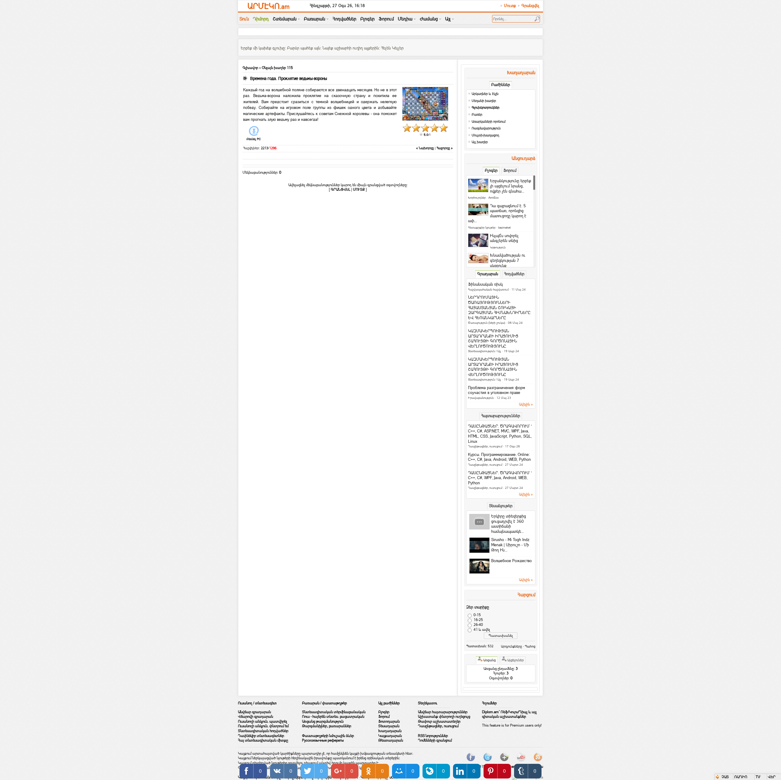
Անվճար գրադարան (254, 712)
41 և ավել (481, 630)
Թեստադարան (390, 740)
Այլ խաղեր (480, 142)
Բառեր (477, 115)
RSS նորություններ (433, 736)
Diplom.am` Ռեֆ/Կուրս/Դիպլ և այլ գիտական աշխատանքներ (509, 714)
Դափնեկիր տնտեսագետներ (261, 736)
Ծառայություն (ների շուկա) (486, 322)
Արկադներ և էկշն (485, 94)
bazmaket (504, 227)
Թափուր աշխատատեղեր (439, 721)
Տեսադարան (388, 726)
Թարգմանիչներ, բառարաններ (326, 726)
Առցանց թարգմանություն (323, 721)
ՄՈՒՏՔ (359, 189)
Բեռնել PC (254, 139)
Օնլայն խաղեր (274, 68)
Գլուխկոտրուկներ (485, 108)
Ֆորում (384, 716)
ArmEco (493, 197)
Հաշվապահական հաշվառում (488, 289)
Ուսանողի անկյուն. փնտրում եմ (263, 726)
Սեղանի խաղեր (484, 101)
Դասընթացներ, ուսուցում (485, 446)
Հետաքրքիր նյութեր (481, 227)
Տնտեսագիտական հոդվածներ (263, 731)
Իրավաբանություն (481, 397)
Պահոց (530, 646)
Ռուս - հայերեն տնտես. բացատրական (333, 716)
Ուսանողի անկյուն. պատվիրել (262, 721)
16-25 (478, 620)
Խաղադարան (389, 731)
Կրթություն (498, 247)
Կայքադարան (390, 736)
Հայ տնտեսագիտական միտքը (263, 740)
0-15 (477, 615)
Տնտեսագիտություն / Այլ (484, 351)
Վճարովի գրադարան (255, 716)
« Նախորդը (425, 148)
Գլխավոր (250, 68)
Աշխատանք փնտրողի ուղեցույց (444, 716)
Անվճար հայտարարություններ (442, 712)
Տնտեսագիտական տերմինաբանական (333, 712)
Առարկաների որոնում (489, 122)
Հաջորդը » (445, 148)
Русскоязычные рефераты (323, 740)
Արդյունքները (511, 646)
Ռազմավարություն (486, 128)
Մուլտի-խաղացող (485, 135)
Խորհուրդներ (477, 197)
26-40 (478, 625)
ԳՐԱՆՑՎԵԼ (340, 189)
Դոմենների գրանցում (435, 740)
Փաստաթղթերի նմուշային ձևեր (328, 736)
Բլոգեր (383, 712)
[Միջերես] (425, 104)
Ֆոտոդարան (389, 721)
